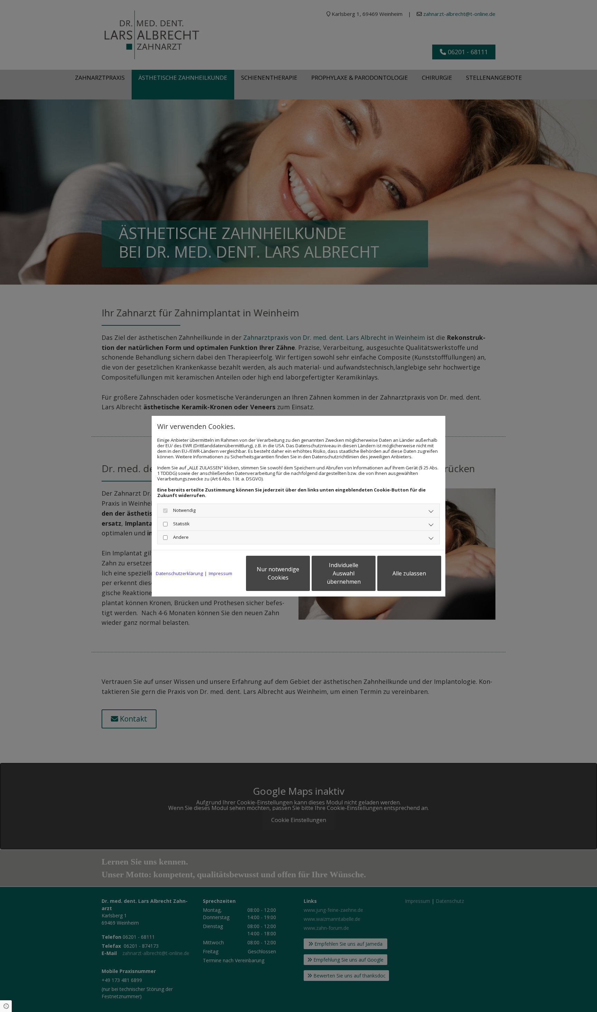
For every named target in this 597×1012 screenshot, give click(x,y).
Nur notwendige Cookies (278, 573)
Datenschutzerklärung (179, 573)
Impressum (220, 573)
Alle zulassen (409, 573)
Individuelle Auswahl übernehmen (344, 573)
